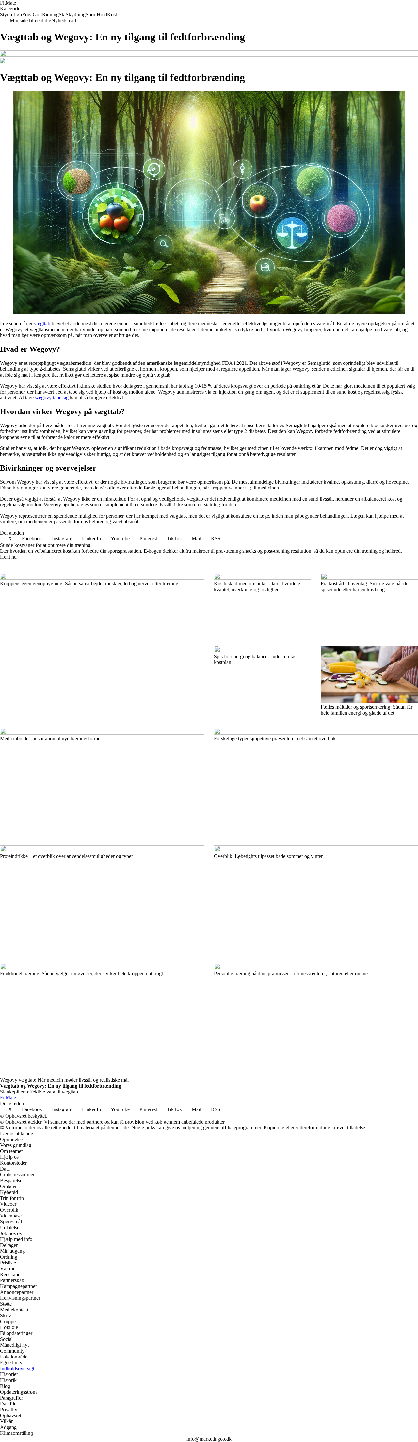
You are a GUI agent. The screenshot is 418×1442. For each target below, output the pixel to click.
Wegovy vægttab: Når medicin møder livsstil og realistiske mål (64, 1080)
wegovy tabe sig (52, 397)
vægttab (42, 323)
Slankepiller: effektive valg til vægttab (39, 1091)
